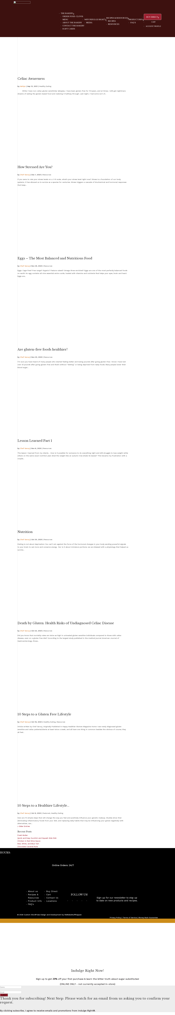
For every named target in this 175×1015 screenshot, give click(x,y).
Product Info (136, 19)
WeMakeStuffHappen (73, 915)
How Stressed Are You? (35, 167)
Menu (65, 19)
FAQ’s (133, 23)
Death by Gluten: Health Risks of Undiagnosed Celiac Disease (66, 623)
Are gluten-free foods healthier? (43, 349)
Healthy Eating (45, 86)
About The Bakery (72, 23)
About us (33, 891)
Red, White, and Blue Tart (28, 844)
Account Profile (153, 26)
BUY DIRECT (152, 17)
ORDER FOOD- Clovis (72, 16)
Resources (113, 24)
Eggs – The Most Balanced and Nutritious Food (55, 258)
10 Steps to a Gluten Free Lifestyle (44, 714)
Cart (153, 22)
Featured (46, 813)
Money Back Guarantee (148, 917)
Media (89, 23)
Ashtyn (23, 86)
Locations (51, 901)
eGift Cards (68, 29)
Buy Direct (52, 891)
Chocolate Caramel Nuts (28, 846)
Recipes (112, 21)
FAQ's (31, 904)
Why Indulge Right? (94, 19)
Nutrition (25, 532)
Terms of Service (130, 917)
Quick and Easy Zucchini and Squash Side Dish (37, 838)
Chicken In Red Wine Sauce (29, 841)
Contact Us (52, 898)
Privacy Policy (115, 917)
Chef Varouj (25, 175)
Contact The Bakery (73, 26)
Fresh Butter (23, 835)
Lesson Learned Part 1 (35, 441)
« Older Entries (24, 826)
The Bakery (67, 13)
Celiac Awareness (31, 79)
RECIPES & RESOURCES (117, 18)
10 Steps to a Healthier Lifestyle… (43, 805)
